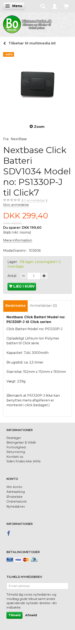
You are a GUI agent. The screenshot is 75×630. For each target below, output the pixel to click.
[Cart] (66, 6)
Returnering (15, 452)
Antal (12, 276)
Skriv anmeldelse (16, 205)
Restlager (13, 438)
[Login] (54, 6)
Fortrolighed (16, 447)
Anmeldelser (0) (43, 306)
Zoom (39, 127)
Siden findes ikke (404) (23, 461)
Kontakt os (14, 457)
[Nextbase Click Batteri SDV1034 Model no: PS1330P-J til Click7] (37, 84)
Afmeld (31, 615)
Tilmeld (14, 615)
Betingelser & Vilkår (21, 442)
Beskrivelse (15, 306)
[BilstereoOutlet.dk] (28, 23)
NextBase (19, 139)
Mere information (17, 240)
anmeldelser (34, 200)
